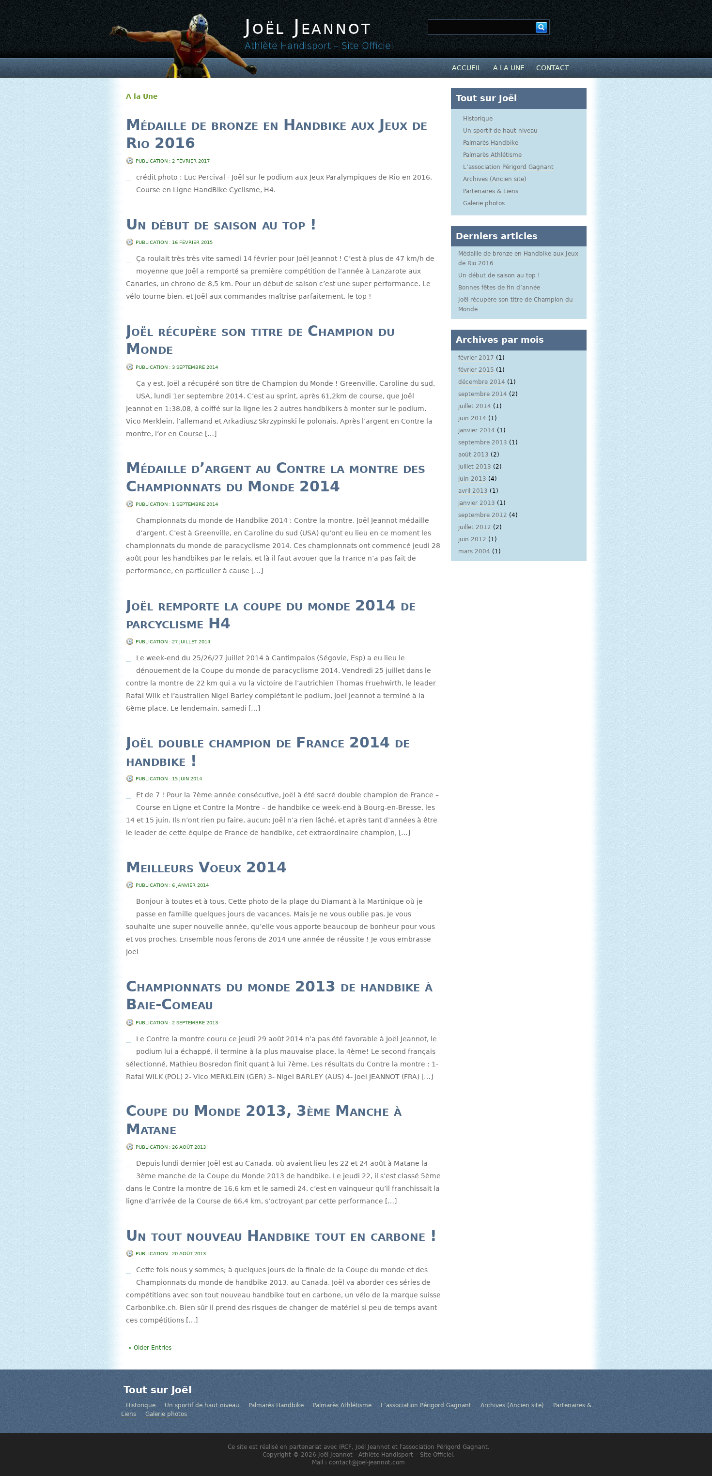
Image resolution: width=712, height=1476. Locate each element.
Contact (552, 68)
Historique (478, 118)
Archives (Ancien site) (494, 179)
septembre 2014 (482, 394)
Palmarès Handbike (490, 142)
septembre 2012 (482, 515)
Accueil (466, 68)
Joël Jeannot (308, 27)
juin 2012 (472, 539)
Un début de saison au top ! (221, 224)
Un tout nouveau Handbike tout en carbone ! (281, 1235)
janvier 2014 (476, 430)
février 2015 (476, 369)
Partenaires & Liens (490, 191)
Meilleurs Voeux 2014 (206, 867)
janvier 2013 (476, 503)
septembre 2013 (482, 442)
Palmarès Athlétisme (492, 155)
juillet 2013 (474, 466)
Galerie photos (484, 203)
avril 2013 (473, 490)
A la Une (509, 68)
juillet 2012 (474, 527)
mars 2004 (474, 551)
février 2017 (476, 357)
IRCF (345, 1447)
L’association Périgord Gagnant (508, 167)
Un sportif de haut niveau (500, 130)
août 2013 (473, 454)
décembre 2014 (481, 382)
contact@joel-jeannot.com (367, 1462)
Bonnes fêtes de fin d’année (499, 287)
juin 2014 (472, 418)
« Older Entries (149, 1347)
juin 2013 (472, 478)
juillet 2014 (474, 406)
